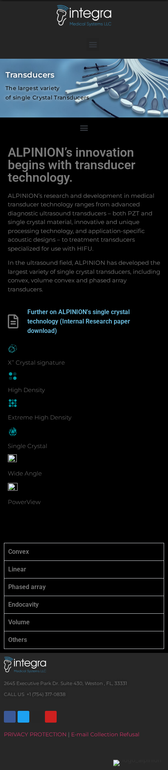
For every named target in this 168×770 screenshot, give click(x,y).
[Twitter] (23, 717)
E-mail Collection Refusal (105, 734)
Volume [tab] (19, 622)
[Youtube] (51, 717)
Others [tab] (17, 639)
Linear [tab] (17, 569)
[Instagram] (37, 717)
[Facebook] (10, 717)
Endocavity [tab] (23, 604)
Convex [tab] (18, 551)
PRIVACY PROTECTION (35, 734)
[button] (92, 44)
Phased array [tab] (27, 587)
